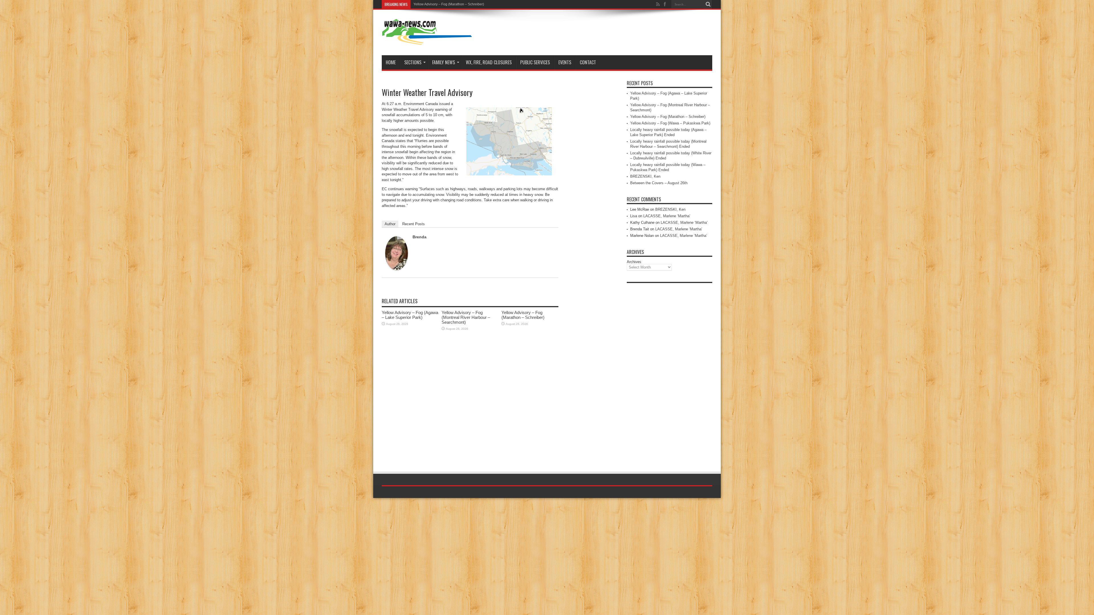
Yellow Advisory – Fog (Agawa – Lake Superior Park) (410, 315)
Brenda (419, 237)
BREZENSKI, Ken (645, 176)
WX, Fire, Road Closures (489, 62)
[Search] (708, 4)
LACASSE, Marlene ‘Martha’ (666, 216)
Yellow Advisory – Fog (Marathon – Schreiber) (448, 4)
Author (390, 224)
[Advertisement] (669, 371)
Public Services (535, 62)
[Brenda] (396, 269)
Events (564, 62)
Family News (443, 62)
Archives (634, 262)
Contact (588, 62)
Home (391, 62)
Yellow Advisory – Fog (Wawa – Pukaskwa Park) (670, 123)
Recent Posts (413, 224)
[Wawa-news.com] (427, 41)
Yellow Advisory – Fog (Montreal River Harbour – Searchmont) (466, 317)
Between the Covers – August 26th (658, 183)
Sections (412, 62)
